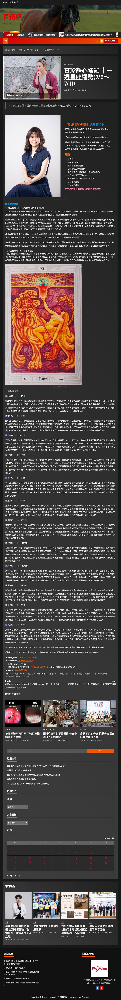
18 (106, 858)
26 (15, 868)
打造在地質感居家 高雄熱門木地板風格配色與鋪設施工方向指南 (64, 35)
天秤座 (28, 674)
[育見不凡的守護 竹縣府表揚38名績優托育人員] (98, 713)
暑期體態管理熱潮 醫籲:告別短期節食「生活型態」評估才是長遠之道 (36, 766)
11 (106, 853)
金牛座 (17, 676)
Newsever (73, 997)
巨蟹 (43, 674)
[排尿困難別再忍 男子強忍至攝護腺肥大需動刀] (23, 713)
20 (30, 863)
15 (60, 858)
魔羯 (28, 676)
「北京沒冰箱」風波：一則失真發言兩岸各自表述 (28, 783)
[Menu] (11, 41)
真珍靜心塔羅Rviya (25, 661)
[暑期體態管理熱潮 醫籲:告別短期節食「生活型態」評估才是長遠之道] (18, 905)
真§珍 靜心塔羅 (77, 124)
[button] (11, 41)
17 (91, 858)
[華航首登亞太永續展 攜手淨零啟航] (102, 905)
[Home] (5, 41)
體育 (54, 730)
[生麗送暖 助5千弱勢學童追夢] (46, 905)
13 (30, 858)
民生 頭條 (25, 940)
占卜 (11, 674)
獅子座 (73, 674)
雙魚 (23, 676)
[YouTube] (101, 988)
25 (106, 863)
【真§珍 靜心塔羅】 (39, 667)
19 (15, 863)
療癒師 (87, 674)
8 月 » (17, 876)
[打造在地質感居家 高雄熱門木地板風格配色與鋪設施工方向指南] (74, 905)
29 (60, 868)
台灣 (65, 64)
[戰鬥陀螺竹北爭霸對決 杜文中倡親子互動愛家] (60, 713)
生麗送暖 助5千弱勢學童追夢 (19, 770)
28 (45, 868)
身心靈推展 (10, 676)
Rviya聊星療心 (21, 670)
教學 (56, 674)
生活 (10, 730)
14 (45, 858)
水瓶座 (62, 674)
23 (76, 863)
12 (15, 858)
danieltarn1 (25, 740)
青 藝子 (68, 90)
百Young (70, 64)
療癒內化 (80, 674)
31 (91, 868)
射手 (38, 674)
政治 (47, 730)
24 (91, 863)
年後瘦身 (50, 674)
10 (91, 853)
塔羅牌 (22, 674)
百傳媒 (12, 16)
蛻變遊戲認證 (102, 674)
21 (45, 863)
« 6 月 (9, 876)
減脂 (67, 674)
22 (60, 863)
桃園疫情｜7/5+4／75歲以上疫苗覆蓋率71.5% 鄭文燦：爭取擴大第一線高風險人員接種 (32, 684)
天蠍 (33, 674)
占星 (16, 674)
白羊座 (94, 674)
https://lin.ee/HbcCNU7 (27, 657)
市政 (85, 730)
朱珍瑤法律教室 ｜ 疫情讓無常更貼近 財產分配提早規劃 (91, 682)
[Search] (97, 41)
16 (76, 858)
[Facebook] (97, 988)
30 (76, 868)
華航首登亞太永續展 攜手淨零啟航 (21, 779)
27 (30, 868)
